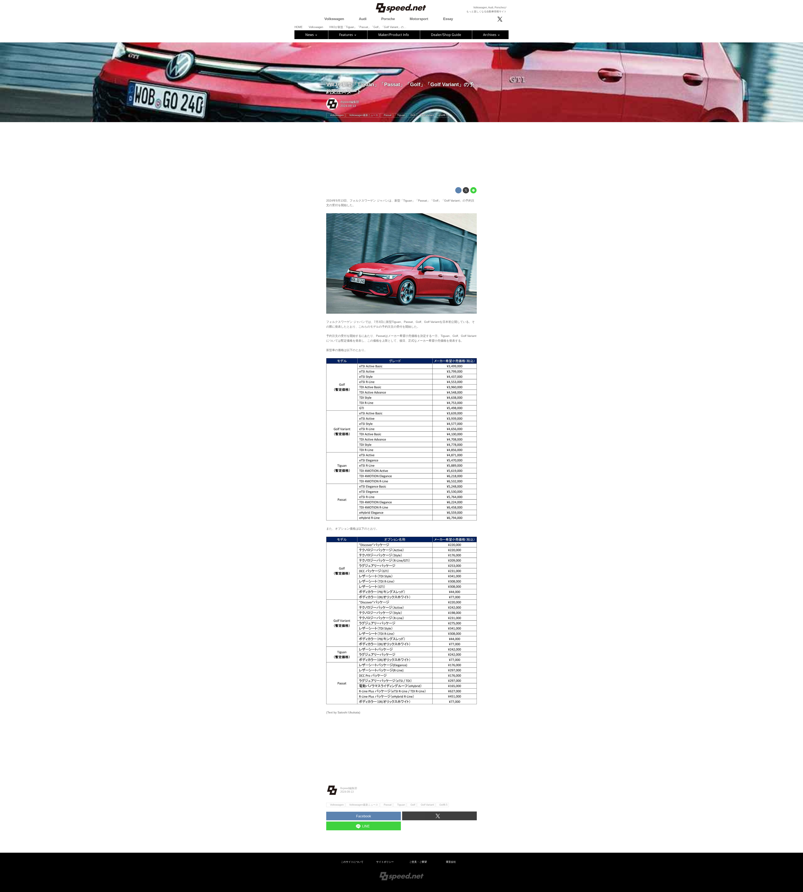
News (310, 34)
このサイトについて (352, 861)
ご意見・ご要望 (418, 861)
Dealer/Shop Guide (446, 34)
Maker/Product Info (393, 34)
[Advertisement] (401, 154)
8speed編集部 (349, 102)
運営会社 (451, 861)
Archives (490, 34)
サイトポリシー (385, 861)
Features (346, 34)
